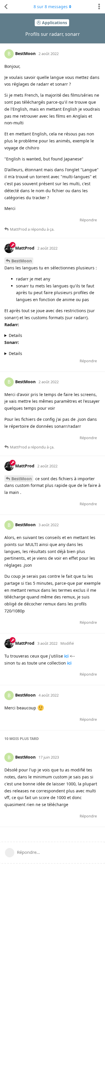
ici (66, 656)
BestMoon (21, 261)
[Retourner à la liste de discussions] (6, 6)
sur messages (51, 6)
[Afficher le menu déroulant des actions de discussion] (99, 6)
